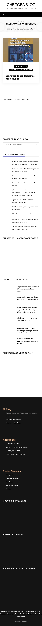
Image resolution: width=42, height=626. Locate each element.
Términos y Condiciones (14, 423)
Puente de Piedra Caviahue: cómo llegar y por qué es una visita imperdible (27, 331)
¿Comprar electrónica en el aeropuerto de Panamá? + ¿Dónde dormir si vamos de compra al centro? (25, 192)
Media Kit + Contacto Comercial (16, 447)
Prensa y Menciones (13, 451)
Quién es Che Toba (12, 443)
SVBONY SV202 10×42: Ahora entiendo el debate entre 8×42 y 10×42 (27, 341)
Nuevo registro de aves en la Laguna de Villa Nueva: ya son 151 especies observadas (28, 310)
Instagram (9, 475)
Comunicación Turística (21, 70)
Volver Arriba (21, 621)
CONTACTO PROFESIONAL (15, 454)
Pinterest (9, 489)
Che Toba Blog (21, 66)
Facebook (9, 482)
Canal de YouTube (12, 478)
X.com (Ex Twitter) (12, 485)
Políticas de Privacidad (13, 419)
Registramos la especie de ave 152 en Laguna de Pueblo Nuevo (28, 289)
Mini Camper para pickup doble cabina (25, 214)
